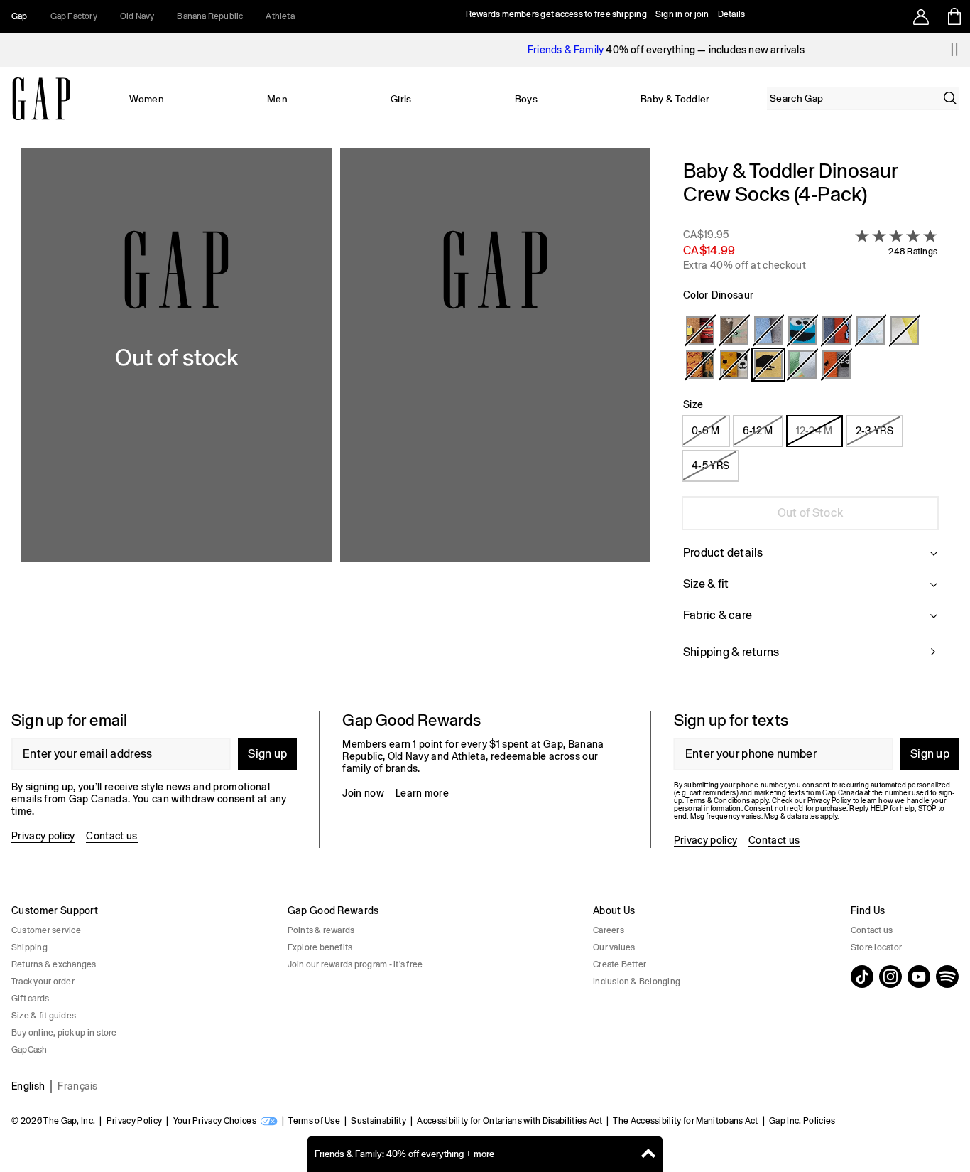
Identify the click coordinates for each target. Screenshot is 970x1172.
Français (78, 1086)
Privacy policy (43, 836)
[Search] (950, 98)
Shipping (29, 947)
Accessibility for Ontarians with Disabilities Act (509, 1121)
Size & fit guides (43, 1016)
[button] (335, 418)
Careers (608, 930)
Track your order (43, 981)
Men (277, 98)
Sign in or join (682, 14)
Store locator (876, 947)
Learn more (422, 793)
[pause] (954, 50)
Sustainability (378, 1121)
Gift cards (30, 999)
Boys (526, 98)
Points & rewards (321, 930)
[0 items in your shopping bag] (953, 16)
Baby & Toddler (675, 98)
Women (146, 98)
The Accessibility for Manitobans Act (685, 1121)
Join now (363, 793)
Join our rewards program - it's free (355, 964)
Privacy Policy (134, 1121)
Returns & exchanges (54, 964)
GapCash (29, 1050)
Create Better (619, 964)
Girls (401, 98)
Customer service (46, 930)
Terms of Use (314, 1121)
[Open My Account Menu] (921, 16)
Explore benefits (320, 947)
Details (732, 14)
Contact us (111, 836)
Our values (614, 947)
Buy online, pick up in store (64, 1033)
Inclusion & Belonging (636, 981)
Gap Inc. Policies (802, 1121)
